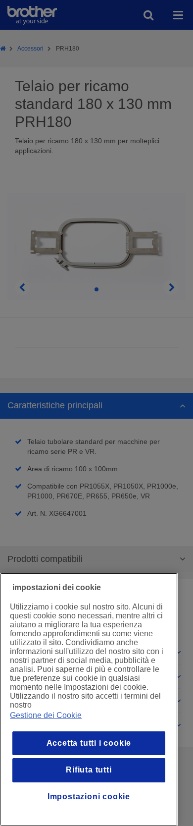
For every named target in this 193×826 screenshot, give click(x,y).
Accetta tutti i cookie (89, 743)
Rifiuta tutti (88, 770)
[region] (89, 699)
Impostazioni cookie (89, 796)
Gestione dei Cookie (46, 715)
